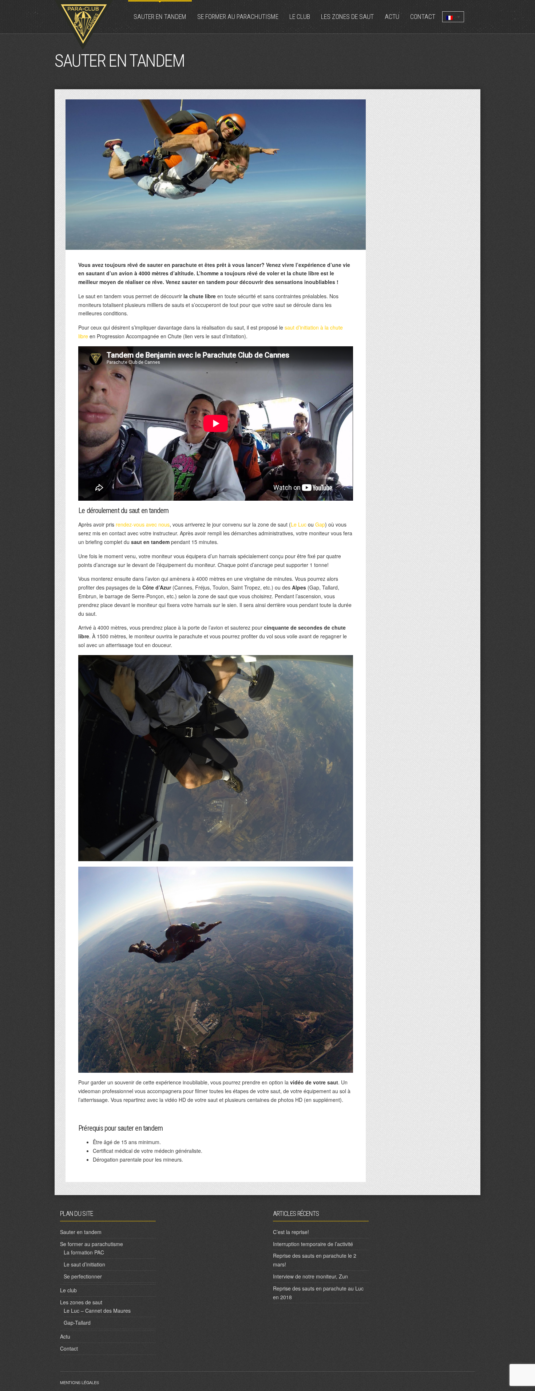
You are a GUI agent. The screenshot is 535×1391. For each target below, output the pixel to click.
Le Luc (298, 524)
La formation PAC (84, 1252)
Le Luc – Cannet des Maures (97, 1310)
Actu (392, 16)
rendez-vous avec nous (143, 524)
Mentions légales (79, 1382)
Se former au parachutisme (237, 16)
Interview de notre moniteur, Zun (310, 1276)
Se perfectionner (83, 1276)
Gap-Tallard (77, 1322)
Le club (299, 16)
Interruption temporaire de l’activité (313, 1244)
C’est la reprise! (291, 1232)
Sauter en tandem (160, 16)
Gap (320, 524)
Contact (422, 16)
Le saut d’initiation (84, 1264)
